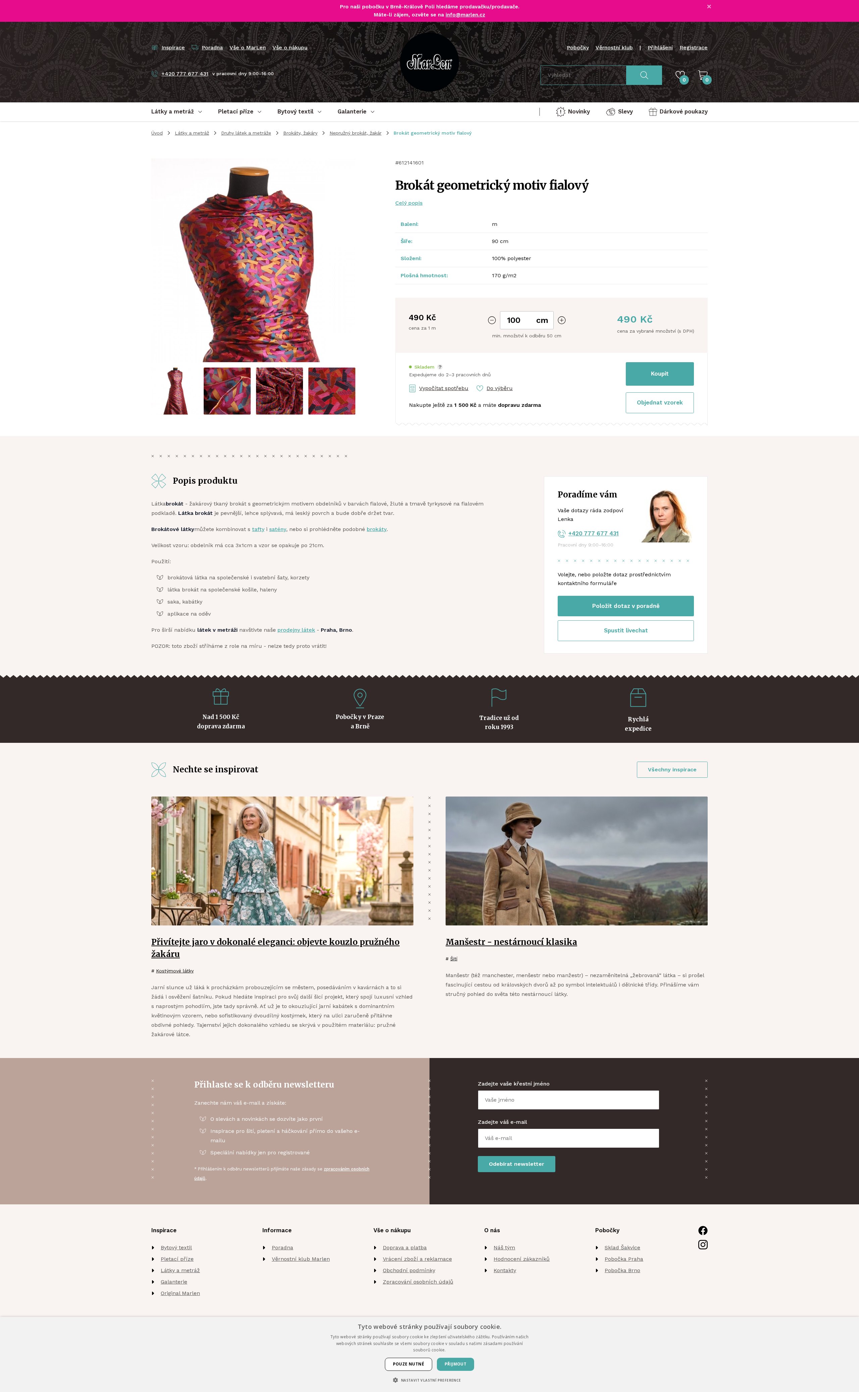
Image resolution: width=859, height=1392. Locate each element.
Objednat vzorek (660, 402)
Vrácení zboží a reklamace (417, 1259)
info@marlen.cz (465, 15)
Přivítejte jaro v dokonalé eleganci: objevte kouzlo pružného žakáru (275, 948)
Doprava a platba (405, 1247)
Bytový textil (176, 1247)
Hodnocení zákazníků (522, 1259)
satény (277, 529)
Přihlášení (660, 47)
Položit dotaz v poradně (626, 606)
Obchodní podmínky (409, 1270)
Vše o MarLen (248, 47)
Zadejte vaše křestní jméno (514, 1084)
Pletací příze (177, 1259)
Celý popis (408, 203)
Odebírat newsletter (516, 1164)
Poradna (282, 1247)
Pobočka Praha (624, 1259)
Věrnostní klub (614, 47)
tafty (258, 529)
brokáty (377, 529)
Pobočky (578, 47)
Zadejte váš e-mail (502, 1122)
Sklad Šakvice (622, 1247)
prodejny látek (296, 630)
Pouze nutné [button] (408, 1364)
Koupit (660, 373)
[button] (426, 367)
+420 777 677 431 (593, 533)
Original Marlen (180, 1293)
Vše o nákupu (289, 47)
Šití (453, 958)
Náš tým (504, 1247)
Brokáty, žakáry (300, 133)
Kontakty (505, 1270)
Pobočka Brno (622, 1270)
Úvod (157, 133)
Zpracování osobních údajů (418, 1282)
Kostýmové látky (175, 970)
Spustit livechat (626, 630)
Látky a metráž (192, 133)
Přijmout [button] (455, 1364)
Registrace (693, 47)
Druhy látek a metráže (246, 133)
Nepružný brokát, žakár (356, 133)
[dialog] (429, 1354)
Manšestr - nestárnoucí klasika (511, 942)
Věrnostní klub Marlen (301, 1259)
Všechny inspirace (672, 769)
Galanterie (174, 1282)
